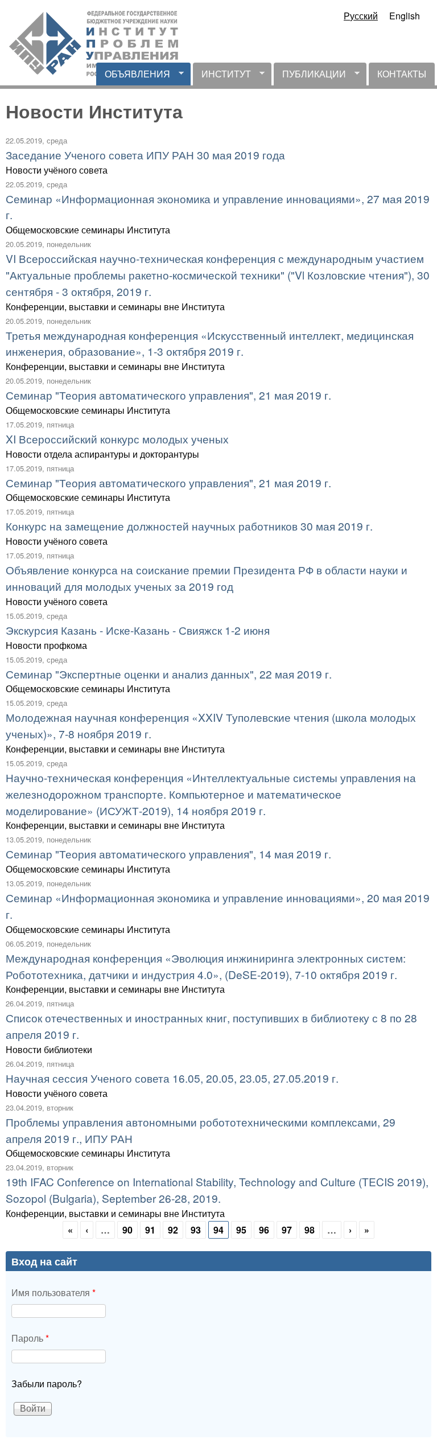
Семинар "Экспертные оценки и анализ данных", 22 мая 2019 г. (169, 673)
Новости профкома (46, 645)
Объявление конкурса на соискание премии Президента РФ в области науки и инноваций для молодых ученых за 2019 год (206, 578)
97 (287, 1229)
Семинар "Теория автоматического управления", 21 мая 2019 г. (168, 394)
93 (196, 1229)
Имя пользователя (53, 1292)
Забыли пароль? (46, 1383)
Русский (361, 15)
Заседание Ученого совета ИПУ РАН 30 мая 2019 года (145, 154)
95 (241, 1229)
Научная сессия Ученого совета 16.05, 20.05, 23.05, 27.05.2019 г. (172, 1078)
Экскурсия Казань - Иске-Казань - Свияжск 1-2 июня (138, 630)
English (404, 15)
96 (264, 1229)
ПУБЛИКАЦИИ (310, 76)
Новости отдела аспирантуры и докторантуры (102, 454)
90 (127, 1229)
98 (309, 1229)
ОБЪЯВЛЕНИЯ (133, 76)
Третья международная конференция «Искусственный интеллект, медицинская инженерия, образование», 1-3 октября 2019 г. (210, 343)
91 (150, 1229)
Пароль (30, 1338)
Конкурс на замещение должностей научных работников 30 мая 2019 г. (189, 525)
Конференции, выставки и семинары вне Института (115, 306)
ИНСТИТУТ (222, 76)
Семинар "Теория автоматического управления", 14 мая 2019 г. (168, 853)
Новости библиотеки (49, 1049)
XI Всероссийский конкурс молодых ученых (117, 438)
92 (173, 1229)
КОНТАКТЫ (401, 73)
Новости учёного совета (57, 169)
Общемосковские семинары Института (88, 229)
